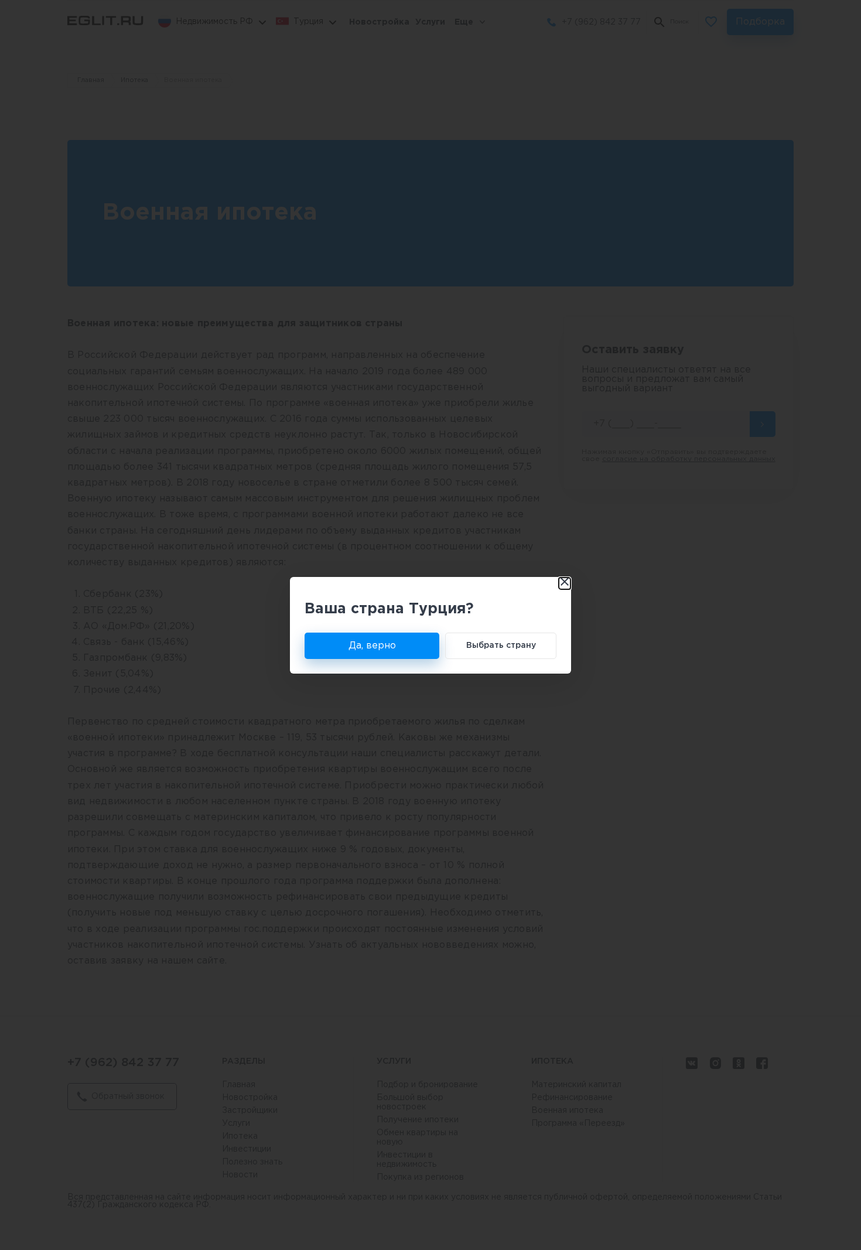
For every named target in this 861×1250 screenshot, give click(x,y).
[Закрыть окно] (564, 583)
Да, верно (372, 645)
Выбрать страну (501, 645)
